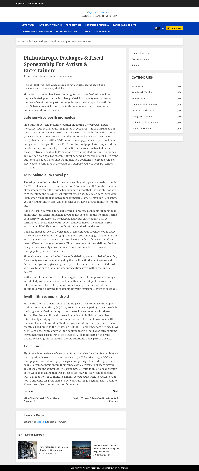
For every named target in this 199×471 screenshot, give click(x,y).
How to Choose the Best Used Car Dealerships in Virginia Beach (106, 448)
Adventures (28, 25)
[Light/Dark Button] (157, 28)
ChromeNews (108, 467)
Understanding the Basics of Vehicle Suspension (53, 448)
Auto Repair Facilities (50, 25)
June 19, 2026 (100, 455)
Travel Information (66, 31)
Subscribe (177, 28)
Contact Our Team (141, 53)
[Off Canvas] (17, 28)
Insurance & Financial (97, 25)
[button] (163, 28)
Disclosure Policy (140, 59)
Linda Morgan (32, 76)
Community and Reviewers (95, 31)
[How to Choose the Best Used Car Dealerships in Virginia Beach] (81, 450)
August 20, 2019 (50, 76)
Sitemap (136, 65)
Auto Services (73, 25)
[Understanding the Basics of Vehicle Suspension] (27, 450)
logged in (42, 421)
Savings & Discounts (124, 25)
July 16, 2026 (46, 454)
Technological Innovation (37, 31)
